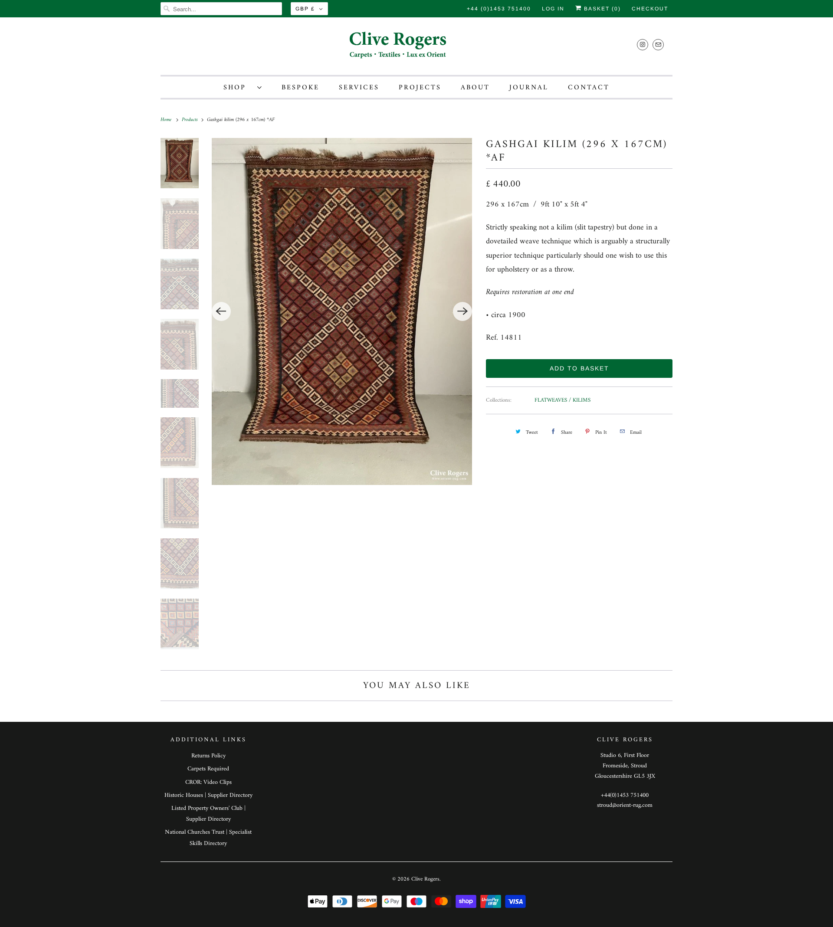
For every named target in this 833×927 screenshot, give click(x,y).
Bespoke (300, 88)
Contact (589, 88)
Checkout (650, 9)
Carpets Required (208, 768)
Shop (238, 88)
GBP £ (305, 9)
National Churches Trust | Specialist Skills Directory (208, 837)
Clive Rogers (425, 879)
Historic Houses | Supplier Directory (208, 795)
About (475, 88)
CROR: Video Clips (208, 782)
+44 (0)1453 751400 (499, 9)
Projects (420, 88)
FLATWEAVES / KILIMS (562, 400)
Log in (553, 9)
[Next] (462, 311)
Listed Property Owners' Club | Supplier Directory (208, 814)
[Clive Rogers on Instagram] (642, 44)
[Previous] (221, 311)
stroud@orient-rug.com (625, 805)
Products (191, 119)
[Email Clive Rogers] (658, 44)
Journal (528, 88)
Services (359, 88)
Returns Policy (208, 755)
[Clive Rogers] (416, 48)
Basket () (601, 9)
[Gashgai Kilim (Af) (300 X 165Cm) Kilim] (342, 311)
